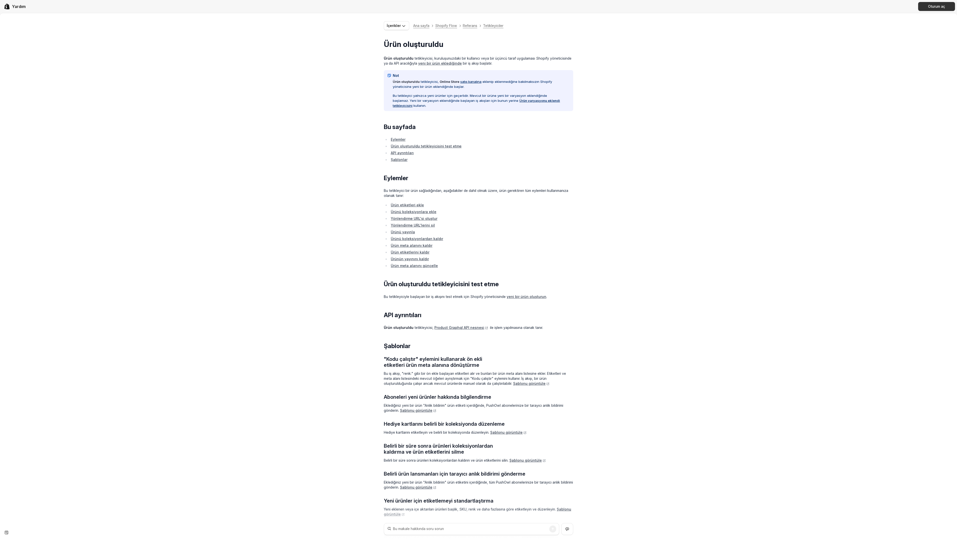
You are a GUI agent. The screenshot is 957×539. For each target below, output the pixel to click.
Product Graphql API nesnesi (459, 327)
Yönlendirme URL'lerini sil (413, 225)
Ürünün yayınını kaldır (410, 259)
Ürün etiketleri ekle (407, 205)
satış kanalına (470, 82)
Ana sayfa (421, 25)
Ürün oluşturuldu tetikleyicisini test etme (426, 146)
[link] (15, 6)
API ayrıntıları (402, 153)
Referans (470, 25)
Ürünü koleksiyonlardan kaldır (417, 239)
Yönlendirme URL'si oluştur (414, 218)
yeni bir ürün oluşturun (526, 296)
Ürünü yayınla (403, 232)
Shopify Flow (446, 25)
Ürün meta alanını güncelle (414, 266)
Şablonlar (399, 159)
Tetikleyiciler (493, 25)
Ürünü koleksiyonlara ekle (413, 212)
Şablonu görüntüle (529, 383)
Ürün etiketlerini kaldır (410, 252)
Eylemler (398, 139)
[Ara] (552, 529)
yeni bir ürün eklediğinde (440, 63)
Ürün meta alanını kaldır (411, 245)
